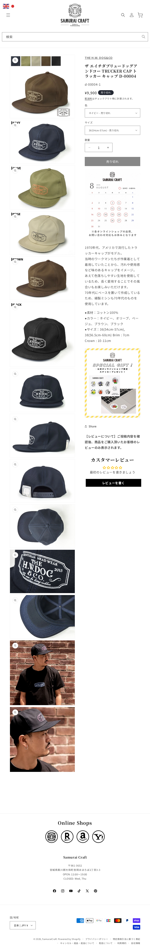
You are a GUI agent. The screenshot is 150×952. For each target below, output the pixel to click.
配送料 (88, 98)
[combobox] (75, 36)
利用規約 (122, 943)
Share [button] (93, 426)
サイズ (89, 122)
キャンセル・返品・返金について (77, 943)
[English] (6, 5)
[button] (8, 15)
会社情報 (135, 943)
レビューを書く (113, 482)
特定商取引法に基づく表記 (126, 938)
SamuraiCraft (49, 938)
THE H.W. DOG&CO (99, 58)
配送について (106, 943)
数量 (87, 140)
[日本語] (13, 5)
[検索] (143, 36)
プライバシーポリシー (96, 938)
